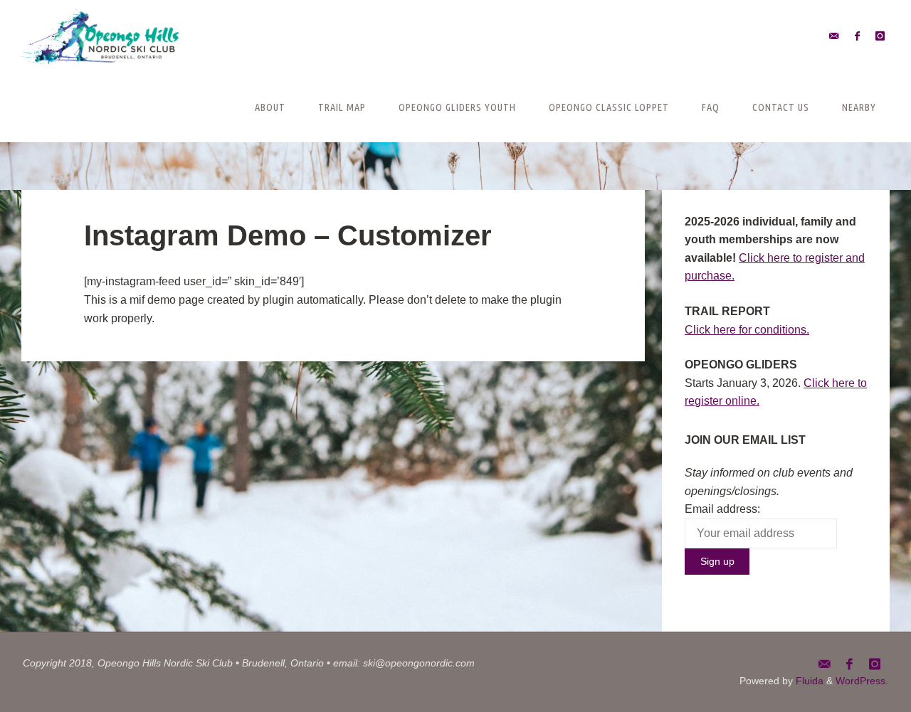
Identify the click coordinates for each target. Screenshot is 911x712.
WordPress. (862, 680)
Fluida (808, 680)
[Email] (833, 36)
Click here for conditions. (747, 330)
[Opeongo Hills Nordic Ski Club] (100, 35)
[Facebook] (857, 36)
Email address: (722, 509)
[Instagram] (880, 36)
